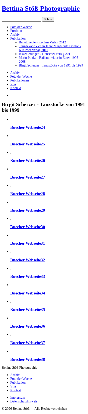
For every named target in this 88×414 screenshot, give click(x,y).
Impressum (17, 397)
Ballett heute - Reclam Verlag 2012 (42, 42)
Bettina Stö (41, 8)
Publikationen (19, 80)
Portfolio (16, 31)
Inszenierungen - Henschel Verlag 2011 (45, 54)
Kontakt (15, 88)
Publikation (18, 38)
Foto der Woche (21, 27)
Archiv (15, 34)
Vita (13, 84)
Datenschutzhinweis (23, 401)
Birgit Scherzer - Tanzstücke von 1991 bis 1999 (51, 65)
